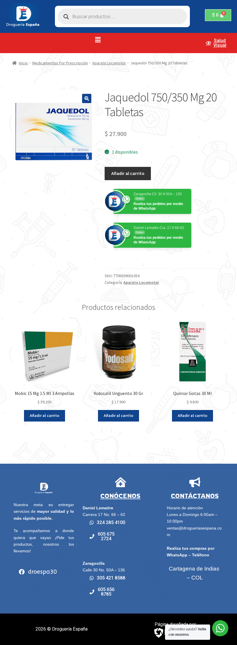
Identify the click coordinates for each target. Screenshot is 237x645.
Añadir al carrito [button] (44, 415)
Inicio (23, 63)
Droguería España (70, 629)
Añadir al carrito (128, 173)
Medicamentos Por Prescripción (60, 63)
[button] (98, 39)
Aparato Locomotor (109, 63)
